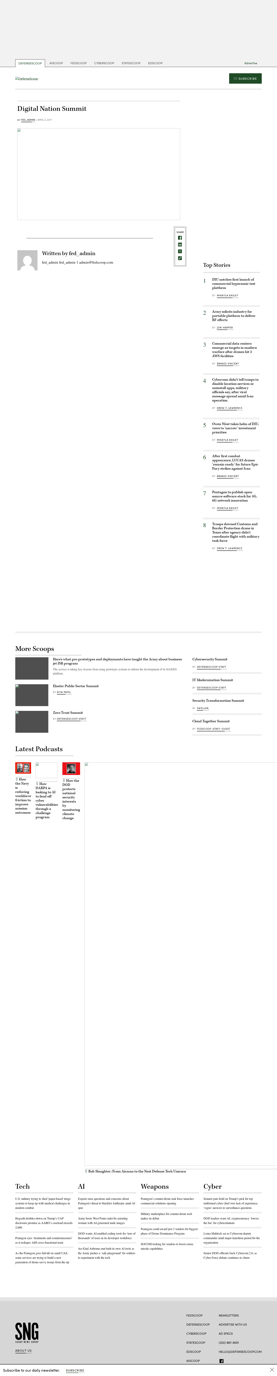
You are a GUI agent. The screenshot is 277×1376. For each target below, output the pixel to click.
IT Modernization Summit (212, 680)
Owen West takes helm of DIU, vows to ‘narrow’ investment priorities (235, 428)
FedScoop (78, 63)
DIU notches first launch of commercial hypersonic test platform (233, 283)
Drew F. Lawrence (230, 408)
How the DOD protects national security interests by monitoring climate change (71, 799)
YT (241, 1360)
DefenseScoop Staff (71, 718)
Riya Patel (64, 692)
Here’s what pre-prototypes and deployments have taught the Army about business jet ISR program (117, 661)
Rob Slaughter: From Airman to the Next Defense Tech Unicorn (137, 1171)
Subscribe (248, 78)
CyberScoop (104, 63)
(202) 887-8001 (229, 1342)
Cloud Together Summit (211, 721)
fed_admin (28, 119)
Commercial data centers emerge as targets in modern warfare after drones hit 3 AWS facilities (234, 349)
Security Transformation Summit (218, 700)
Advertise (250, 63)
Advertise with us (233, 1324)
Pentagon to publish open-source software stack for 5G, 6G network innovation (234, 496)
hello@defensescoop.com (240, 1352)
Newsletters (229, 1315)
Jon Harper (225, 327)
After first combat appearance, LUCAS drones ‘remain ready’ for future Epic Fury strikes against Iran (235, 462)
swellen (203, 708)
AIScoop (56, 63)
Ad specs (226, 1333)
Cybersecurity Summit (209, 659)
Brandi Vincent (228, 363)
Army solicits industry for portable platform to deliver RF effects (234, 315)
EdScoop (155, 63)
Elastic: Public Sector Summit (76, 686)
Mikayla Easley (227, 295)
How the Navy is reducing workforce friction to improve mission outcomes (23, 796)
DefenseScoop (30, 63)
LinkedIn (235, 1360)
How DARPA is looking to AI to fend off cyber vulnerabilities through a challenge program (47, 801)
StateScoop (131, 63)
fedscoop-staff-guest (213, 728)
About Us (23, 1350)
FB (220, 1360)
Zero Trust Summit (68, 712)
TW (228, 1360)
